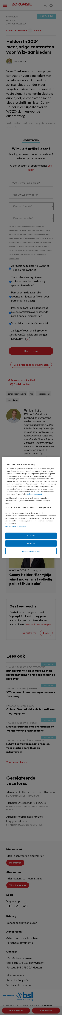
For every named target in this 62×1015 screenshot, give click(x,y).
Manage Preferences (31, 551)
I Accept (31, 536)
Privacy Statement (34, 494)
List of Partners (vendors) (15, 526)
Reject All (31, 543)
